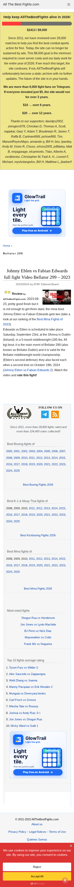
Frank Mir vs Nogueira (38, 644)
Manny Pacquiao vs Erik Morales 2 (31, 686)
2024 (9, 470)
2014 (54, 457)
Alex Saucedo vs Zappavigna (27, 674)
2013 (47, 457)
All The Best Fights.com (21, 4)
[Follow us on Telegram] (45, 417)
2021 (47, 464)
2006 (55, 451)
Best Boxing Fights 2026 (38, 484)
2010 (24, 457)
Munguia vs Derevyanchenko (27, 693)
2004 (39, 451)
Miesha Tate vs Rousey (23, 706)
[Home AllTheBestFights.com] (19, 418)
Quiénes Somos (37, 839)
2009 (17, 457)
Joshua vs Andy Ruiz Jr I (24, 712)
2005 (47, 451)
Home (6, 245)
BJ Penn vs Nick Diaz (38, 630)
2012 (39, 457)
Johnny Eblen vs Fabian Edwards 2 (28, 370)
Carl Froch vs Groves (22, 699)
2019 (32, 464)
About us (37, 824)
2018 (24, 464)
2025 (17, 470)
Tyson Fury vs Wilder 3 (23, 667)
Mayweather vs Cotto (38, 637)
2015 (62, 457)
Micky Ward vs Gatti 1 (24, 725)
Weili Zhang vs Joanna (23, 680)
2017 (17, 464)
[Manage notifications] (65, 881)
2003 (32, 451)
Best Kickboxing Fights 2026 (38, 535)
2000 (9, 451)
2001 (17, 451)
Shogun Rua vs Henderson (38, 617)
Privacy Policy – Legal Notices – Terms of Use (37, 831)
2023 (62, 464)
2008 (9, 457)
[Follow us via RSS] (55, 417)
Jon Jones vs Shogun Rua (25, 719)
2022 (55, 464)
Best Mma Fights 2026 (38, 588)
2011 (32, 457)
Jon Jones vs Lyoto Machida (38, 624)
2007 (62, 451)
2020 (39, 464)
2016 (9, 464)
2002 (24, 451)
